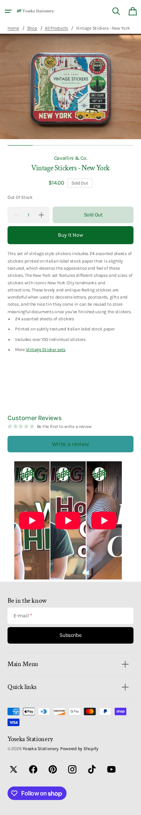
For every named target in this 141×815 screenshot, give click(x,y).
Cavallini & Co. (70, 158)
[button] (8, 11)
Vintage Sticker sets (45, 349)
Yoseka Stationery (40, 748)
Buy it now (70, 235)
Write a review (70, 443)
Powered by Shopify (79, 748)
